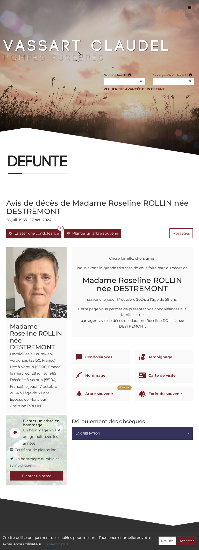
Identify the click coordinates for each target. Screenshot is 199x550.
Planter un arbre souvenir (94, 233)
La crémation (87, 433)
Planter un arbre (36, 476)
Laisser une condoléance (36, 232)
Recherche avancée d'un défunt (134, 89)
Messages (181, 233)
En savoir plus (55, 544)
